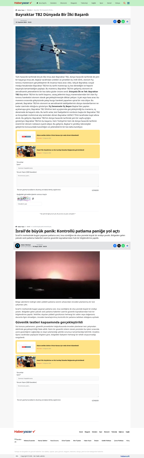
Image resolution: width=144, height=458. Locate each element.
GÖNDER (95, 190)
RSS (16, 456)
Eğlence (121, 432)
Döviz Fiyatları (66, 440)
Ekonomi (106, 432)
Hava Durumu (54, 440)
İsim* (19, 164)
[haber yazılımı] (125, 456)
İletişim (96, 440)
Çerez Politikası (118, 440)
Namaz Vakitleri (42, 440)
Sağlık (128, 432)
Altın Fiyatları (77, 440)
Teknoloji (29, 10)
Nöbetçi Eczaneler (29, 440)
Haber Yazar (20, 10)
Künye (128, 440)
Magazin (87, 432)
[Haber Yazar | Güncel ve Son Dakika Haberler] (25, 432)
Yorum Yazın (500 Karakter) (27, 172)
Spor (100, 432)
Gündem (94, 432)
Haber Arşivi (87, 440)
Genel (28, 226)
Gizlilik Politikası (106, 440)
